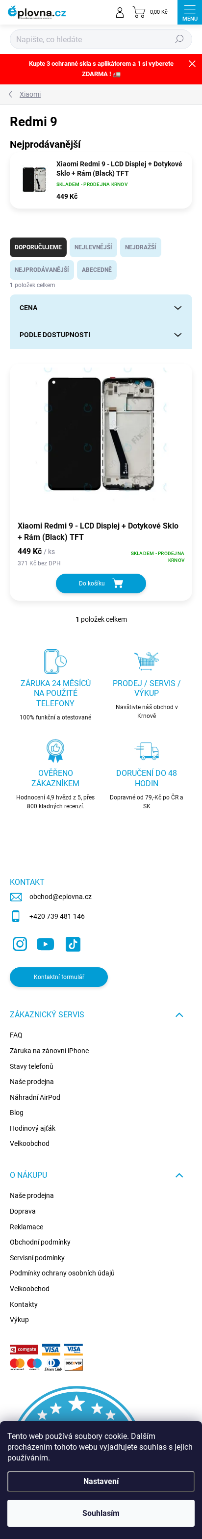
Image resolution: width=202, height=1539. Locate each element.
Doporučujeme (38, 247)
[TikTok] (71, 942)
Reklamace (26, 1227)
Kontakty (24, 1304)
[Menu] (189, 12)
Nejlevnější (93, 247)
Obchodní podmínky (40, 1242)
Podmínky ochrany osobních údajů (62, 1273)
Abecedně (97, 269)
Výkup (19, 1320)
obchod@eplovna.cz (60, 897)
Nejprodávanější (42, 269)
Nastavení (101, 1481)
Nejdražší (140, 247)
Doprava (23, 1211)
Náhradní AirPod (35, 1097)
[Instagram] (18, 942)
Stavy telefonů (31, 1066)
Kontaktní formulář (59, 977)
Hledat (179, 39)
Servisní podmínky (37, 1258)
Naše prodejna (32, 1082)
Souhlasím (101, 1513)
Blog (17, 1112)
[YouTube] (45, 942)
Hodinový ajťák (32, 1128)
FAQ (16, 1035)
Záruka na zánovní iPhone (49, 1051)
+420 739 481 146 (57, 916)
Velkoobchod (30, 1143)
